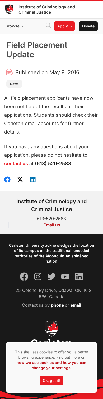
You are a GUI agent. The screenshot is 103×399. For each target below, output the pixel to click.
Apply (62, 26)
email (76, 305)
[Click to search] (48, 26)
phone (58, 305)
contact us (16, 163)
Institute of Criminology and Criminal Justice (46, 9)
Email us (51, 224)
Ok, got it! (51, 380)
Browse (12, 25)
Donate (88, 26)
